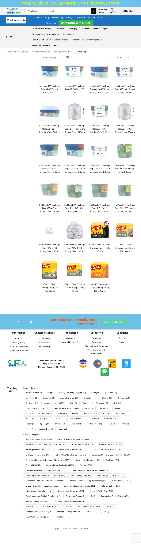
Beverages (67, 34)
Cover (111, 174)
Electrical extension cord (119, 188)
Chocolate (112, 159)
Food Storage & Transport (110, 475)
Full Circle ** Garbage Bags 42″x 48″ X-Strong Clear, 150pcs (74, 247)
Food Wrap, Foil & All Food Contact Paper (45, 480)
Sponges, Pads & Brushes (38, 511)
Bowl (110, 145)
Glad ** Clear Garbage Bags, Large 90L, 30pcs (125, 247)
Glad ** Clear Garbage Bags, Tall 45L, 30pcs (50, 287)
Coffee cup (113, 164)
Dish (125, 179)
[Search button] (93, 11)
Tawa (126, 241)
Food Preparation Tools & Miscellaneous (45, 475)
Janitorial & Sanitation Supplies (95, 28)
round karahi (122, 227)
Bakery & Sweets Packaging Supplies (76, 439)
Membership (57, 17)
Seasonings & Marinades (71, 501)
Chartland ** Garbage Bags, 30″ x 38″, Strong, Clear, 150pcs (49, 168)
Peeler (111, 217)
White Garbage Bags (118, 78)
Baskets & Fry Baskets (110, 444)
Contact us (51, 23)
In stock (116, 104)
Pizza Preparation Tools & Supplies (43, 496)
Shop (47, 17)
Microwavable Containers (38, 491)
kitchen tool (113, 203)
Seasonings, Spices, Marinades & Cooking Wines (49, 506)
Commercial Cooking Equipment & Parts (111, 455)
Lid (109, 208)
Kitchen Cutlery (110, 486)
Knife (126, 203)
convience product (116, 169)
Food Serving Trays (81, 475)
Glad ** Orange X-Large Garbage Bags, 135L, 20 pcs (100, 287)
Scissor (111, 232)
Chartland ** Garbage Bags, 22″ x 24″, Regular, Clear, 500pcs (49, 128)
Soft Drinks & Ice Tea (89, 506)
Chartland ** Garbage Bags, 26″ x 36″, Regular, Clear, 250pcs (99, 128)
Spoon (123, 232)
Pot (110, 227)
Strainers (91, 511)
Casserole (127, 150)
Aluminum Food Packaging (39, 439)
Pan (110, 212)
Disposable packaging (117, 183)
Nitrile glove (121, 208)
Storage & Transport (68, 511)
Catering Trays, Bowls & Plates (73, 449)
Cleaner (126, 159)
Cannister (112, 150)
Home (39, 17)
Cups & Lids (33, 465)
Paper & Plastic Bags (101, 491)
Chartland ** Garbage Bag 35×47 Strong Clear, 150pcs (49, 89)
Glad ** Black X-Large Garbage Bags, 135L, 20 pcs (99, 247)
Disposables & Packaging (66, 28)
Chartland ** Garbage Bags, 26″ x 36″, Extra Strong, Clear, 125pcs (74, 128)
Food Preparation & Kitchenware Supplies (50, 40)
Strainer (111, 237)
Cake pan (122, 145)
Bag (129, 135)
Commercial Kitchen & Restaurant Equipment (48, 460)
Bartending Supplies (82, 444)
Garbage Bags (59, 51)
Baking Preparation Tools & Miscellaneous (46, 444)
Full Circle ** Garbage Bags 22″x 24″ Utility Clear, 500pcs (74, 208)
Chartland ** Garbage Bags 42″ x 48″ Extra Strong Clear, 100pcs (100, 89)
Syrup (107, 511)
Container (128, 164)
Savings (69, 17)
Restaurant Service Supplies (44, 45)
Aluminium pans (115, 135)
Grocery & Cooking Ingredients (45, 34)
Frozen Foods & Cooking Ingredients (88, 40)
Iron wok (123, 193)
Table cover (113, 241)
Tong (124, 424)
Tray (29, 429)
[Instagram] (11, 37)
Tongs (59, 517)
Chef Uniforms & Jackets (108, 449)
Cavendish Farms (115, 154)
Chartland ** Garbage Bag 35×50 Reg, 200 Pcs (74, 89)
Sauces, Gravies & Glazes (39, 501)
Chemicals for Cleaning (41, 28)
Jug (109, 198)
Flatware (86, 465)
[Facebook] (7, 37)
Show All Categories (117, 63)
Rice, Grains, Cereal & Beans (115, 496)
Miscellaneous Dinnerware (71, 491)
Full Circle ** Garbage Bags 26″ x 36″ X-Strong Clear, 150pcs (99, 208)
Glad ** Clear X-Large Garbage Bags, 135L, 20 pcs (74, 287)
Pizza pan (124, 217)
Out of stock (119, 109)
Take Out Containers (37, 517)
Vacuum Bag (46, 429)
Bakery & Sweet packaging (119, 140)
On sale (116, 113)
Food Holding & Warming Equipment (43, 470)
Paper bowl (122, 212)
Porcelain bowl (125, 222)
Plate (110, 222)
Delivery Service (83, 17)
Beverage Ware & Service (39, 449)
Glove (110, 193)
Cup (121, 174)
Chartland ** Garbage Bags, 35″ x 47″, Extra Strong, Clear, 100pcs (74, 168)
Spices (110, 506)
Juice (119, 198)
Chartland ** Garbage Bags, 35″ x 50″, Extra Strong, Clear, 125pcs (100, 168)
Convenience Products (87, 460)
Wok (63, 429)
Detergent (113, 179)
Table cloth (125, 237)
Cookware (112, 460)
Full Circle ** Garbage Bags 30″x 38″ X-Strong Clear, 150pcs (49, 247)
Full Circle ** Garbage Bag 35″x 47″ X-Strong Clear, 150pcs (49, 208)
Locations (97, 17)
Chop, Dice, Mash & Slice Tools (71, 455)
